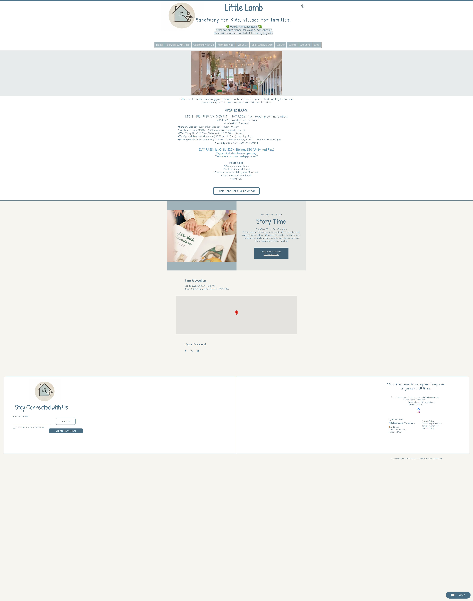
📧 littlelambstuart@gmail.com (402, 423)
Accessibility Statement (432, 423)
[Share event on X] (192, 351)
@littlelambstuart (415, 404)
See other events (271, 254)
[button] (279, 92)
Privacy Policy (428, 421)
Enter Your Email (20, 417)
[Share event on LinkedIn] (198, 351)
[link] (303, 6)
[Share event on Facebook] (186, 351)
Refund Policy (428, 428)
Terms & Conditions (430, 426)
